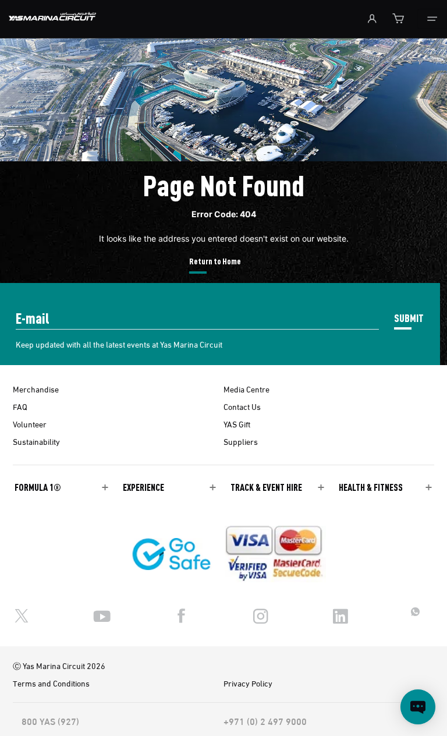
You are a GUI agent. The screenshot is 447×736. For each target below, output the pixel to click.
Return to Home (215, 261)
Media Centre (246, 389)
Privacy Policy (248, 683)
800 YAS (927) (50, 720)
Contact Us (242, 406)
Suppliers (241, 441)
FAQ (20, 406)
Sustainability (36, 441)
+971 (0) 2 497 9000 (265, 720)
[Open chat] (417, 706)
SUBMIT (409, 317)
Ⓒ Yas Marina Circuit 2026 (59, 665)
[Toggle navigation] (432, 19)
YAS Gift (237, 424)
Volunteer (30, 424)
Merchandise (36, 389)
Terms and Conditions (51, 683)
